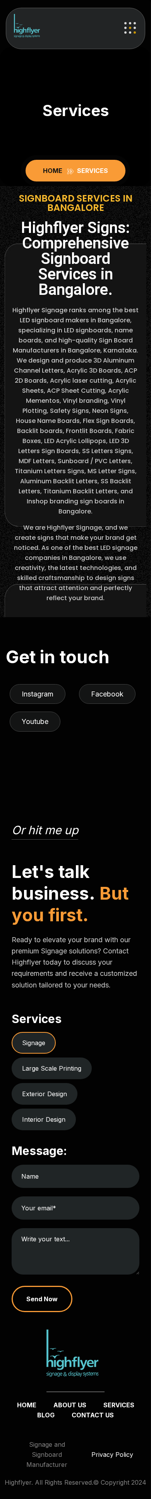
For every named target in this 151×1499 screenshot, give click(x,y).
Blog (46, 1415)
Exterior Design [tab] (44, 1094)
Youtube (35, 721)
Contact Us (93, 1415)
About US (69, 1405)
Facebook (107, 694)
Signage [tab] (33, 1043)
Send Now (42, 1299)
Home (54, 171)
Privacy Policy (112, 1454)
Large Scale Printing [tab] (51, 1068)
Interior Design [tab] (43, 1119)
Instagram (37, 694)
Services (118, 1405)
